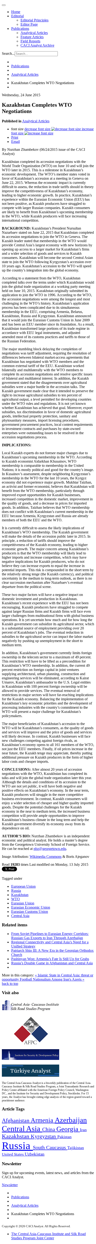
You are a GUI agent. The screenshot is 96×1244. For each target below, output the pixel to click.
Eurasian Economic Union (30, 907)
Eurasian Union (22, 903)
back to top (10, 984)
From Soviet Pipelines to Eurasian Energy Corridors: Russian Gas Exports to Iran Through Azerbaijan (50, 936)
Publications (20, 29)
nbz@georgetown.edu (50, 849)
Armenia (43, 1120)
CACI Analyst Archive (37, 45)
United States (13, 1154)
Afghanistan (16, 1120)
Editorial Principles (34, 20)
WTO (15, 899)
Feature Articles (32, 37)
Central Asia (20, 916)
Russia (16, 891)
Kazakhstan (19, 895)
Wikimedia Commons (46, 857)
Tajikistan (75, 1147)
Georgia (68, 1129)
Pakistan (64, 1136)
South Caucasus (50, 1147)
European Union (23, 886)
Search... (8, 53)
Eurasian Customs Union (29, 912)
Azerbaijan (71, 1120)
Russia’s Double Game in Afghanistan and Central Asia (52, 963)
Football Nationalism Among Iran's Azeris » (52, 979)
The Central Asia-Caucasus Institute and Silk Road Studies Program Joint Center (48, 1236)
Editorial (17, 16)
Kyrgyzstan (44, 1136)
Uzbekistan (35, 1154)
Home (15, 12)
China (49, 1129)
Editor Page (29, 24)
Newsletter (10, 1185)
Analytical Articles (34, 33)
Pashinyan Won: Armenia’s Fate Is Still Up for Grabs (50, 959)
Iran (83, 1129)
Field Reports (30, 41)
